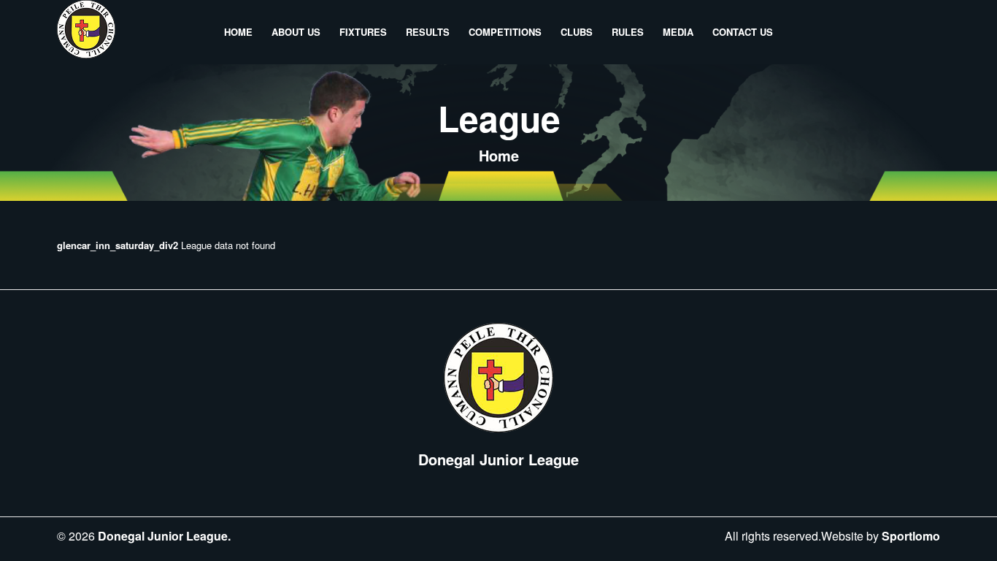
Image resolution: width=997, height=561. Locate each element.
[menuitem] (238, 32)
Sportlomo (911, 535)
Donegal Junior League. (164, 535)
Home (499, 155)
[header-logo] (86, 32)
